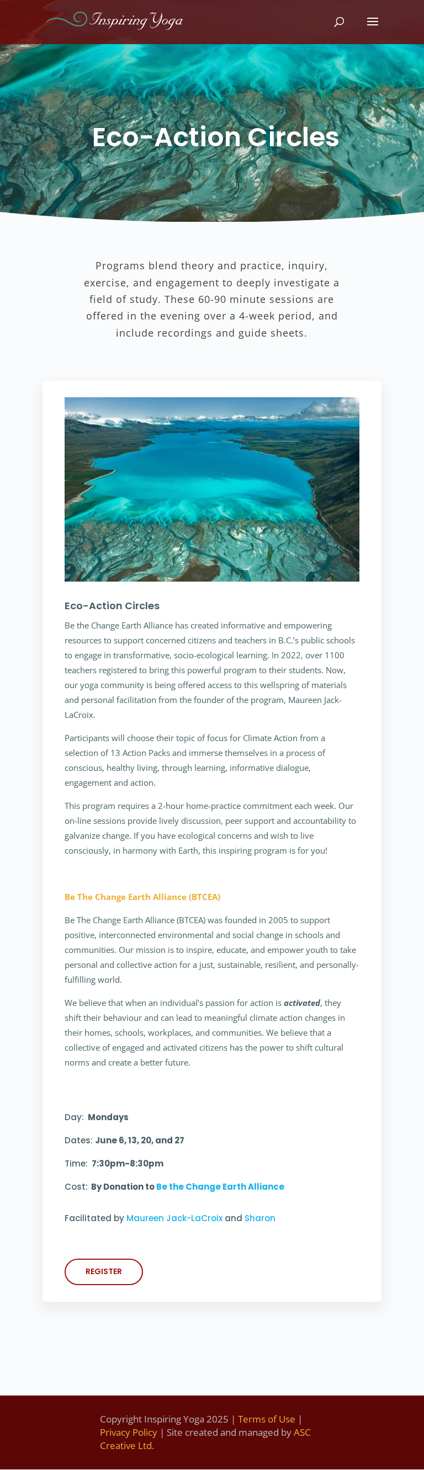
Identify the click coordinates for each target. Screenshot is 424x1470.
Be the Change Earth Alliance (220, 1186)
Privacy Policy (128, 1432)
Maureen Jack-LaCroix (174, 1218)
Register (104, 1271)
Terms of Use (266, 1419)
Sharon (260, 1218)
